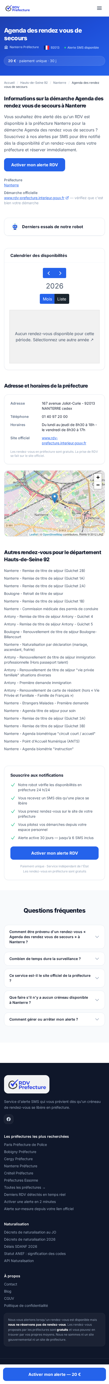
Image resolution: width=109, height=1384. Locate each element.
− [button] (98, 485)
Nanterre (59, 83)
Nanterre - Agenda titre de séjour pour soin (40, 710)
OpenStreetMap (52, 534)
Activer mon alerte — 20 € (54, 1374)
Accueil (9, 83)
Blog (7, 1291)
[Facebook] (8, 1119)
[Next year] (60, 273)
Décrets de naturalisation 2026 (30, 1239)
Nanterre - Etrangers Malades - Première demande (46, 703)
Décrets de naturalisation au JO (30, 1232)
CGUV (9, 1298)
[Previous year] (49, 273)
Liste (61, 299)
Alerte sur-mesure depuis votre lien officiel (39, 1209)
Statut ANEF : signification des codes (35, 1253)
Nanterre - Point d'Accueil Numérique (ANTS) (42, 741)
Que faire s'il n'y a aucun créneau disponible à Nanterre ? (48, 1000)
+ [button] (98, 477)
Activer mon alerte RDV (34, 164)
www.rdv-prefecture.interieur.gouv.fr (34, 198)
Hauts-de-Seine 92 (34, 83)
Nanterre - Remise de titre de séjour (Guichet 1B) (44, 601)
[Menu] (99, 8)
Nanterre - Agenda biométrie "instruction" (39, 749)
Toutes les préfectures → (25, 1187)
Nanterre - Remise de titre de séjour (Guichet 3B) (44, 726)
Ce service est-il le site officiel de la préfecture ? (49, 978)
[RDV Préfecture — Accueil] (17, 8)
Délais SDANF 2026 (20, 1246)
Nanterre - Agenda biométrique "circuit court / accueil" (50, 733)
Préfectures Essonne (21, 1180)
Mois (47, 299)
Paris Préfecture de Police (25, 1144)
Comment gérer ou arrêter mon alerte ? (43, 1019)
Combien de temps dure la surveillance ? (45, 958)
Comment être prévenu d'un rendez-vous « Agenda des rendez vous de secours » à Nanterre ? (47, 936)
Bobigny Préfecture (20, 1151)
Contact (10, 1284)
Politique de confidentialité (26, 1305)
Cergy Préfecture (18, 1159)
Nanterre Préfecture (24, 47)
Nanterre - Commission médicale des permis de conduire (51, 609)
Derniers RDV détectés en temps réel (34, 1194)
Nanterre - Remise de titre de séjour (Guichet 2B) (44, 570)
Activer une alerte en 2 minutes (30, 1201)
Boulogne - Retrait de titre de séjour (33, 593)
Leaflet (33, 534)
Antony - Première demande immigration (37, 682)
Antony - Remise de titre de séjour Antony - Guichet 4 (48, 616)
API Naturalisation (19, 1260)
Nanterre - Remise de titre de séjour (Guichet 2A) (44, 586)
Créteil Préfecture (18, 1173)
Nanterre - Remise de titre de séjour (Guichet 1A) (44, 578)
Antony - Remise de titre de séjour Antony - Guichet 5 (48, 624)
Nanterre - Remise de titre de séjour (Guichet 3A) (44, 718)
